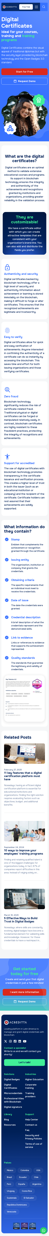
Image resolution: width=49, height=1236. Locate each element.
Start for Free (24, 71)
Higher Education (34, 1079)
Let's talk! (24, 1062)
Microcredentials (13, 1093)
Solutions (9, 1074)
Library (8, 1114)
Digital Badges (12, 1079)
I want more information (24, 992)
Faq (27, 1130)
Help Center (31, 1119)
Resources (10, 1124)
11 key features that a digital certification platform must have (23, 776)
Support (29, 1114)
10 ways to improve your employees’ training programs (23, 852)
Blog (6, 1119)
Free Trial (26, 7)
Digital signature (13, 1106)
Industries (30, 1074)
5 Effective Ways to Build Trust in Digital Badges (20, 920)
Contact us (31, 1124)
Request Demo (27, 81)
